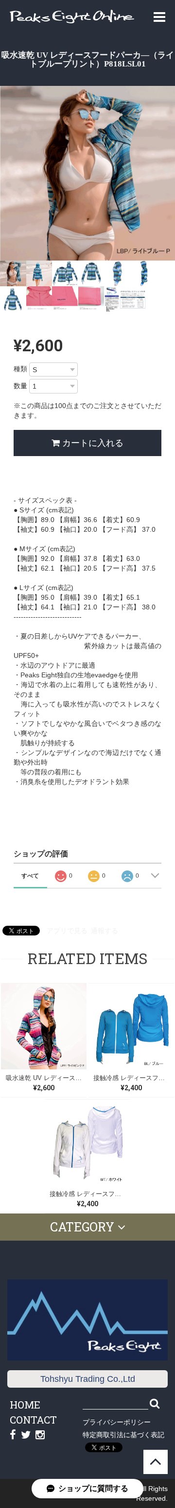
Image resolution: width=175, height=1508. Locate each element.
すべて (30, 875)
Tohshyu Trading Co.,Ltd (87, 1379)
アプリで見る (67, 930)
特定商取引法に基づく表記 (123, 1435)
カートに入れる (91, 443)
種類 (20, 369)
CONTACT (33, 1419)
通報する (104, 930)
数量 (20, 386)
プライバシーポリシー (117, 1422)
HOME (25, 1404)
